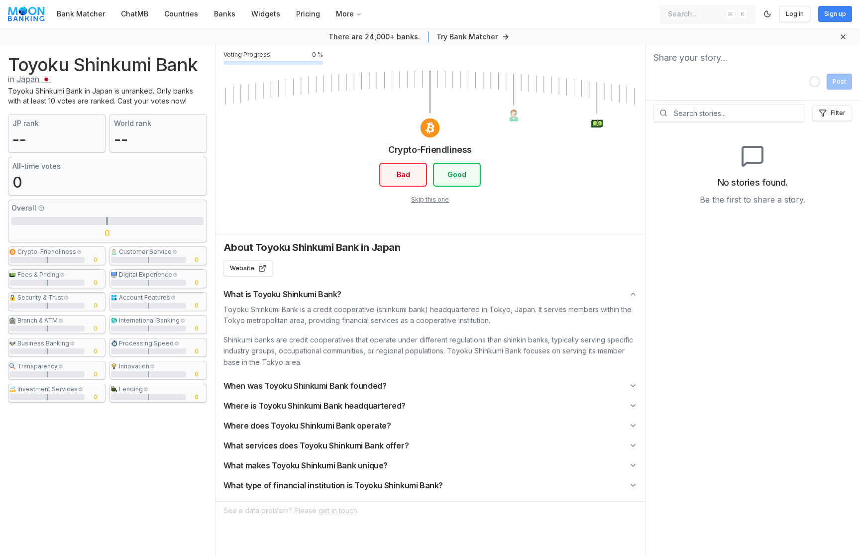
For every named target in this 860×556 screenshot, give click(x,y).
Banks (224, 13)
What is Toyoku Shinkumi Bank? (282, 294)
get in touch (338, 510)
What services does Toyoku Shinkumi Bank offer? (316, 445)
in (29, 79)
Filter (838, 112)
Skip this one (430, 199)
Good (456, 174)
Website (242, 268)
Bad (403, 174)
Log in (795, 13)
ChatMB (134, 13)
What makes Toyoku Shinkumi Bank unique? (305, 465)
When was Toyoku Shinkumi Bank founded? (305, 386)
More (345, 13)
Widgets (265, 13)
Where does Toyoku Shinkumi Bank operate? (307, 426)
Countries (181, 13)
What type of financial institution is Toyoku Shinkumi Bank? (333, 485)
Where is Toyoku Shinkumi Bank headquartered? (314, 406)
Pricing (308, 13)
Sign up (835, 13)
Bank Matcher (81, 13)
